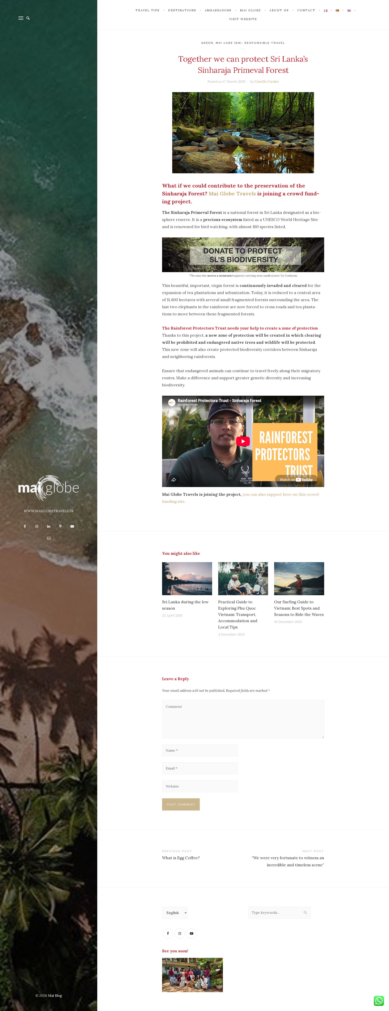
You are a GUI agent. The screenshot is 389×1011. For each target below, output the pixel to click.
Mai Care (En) (229, 42)
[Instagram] (180, 933)
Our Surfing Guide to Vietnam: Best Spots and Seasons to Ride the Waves (299, 608)
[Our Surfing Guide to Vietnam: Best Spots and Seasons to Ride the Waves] (299, 578)
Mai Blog (55, 995)
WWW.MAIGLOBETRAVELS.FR (49, 511)
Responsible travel (265, 42)
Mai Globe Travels (232, 193)
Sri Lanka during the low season (185, 605)
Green (207, 42)
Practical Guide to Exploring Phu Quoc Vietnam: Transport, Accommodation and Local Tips (237, 614)
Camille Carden (266, 81)
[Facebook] (168, 933)
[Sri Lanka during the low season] (187, 578)
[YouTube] (191, 933)
